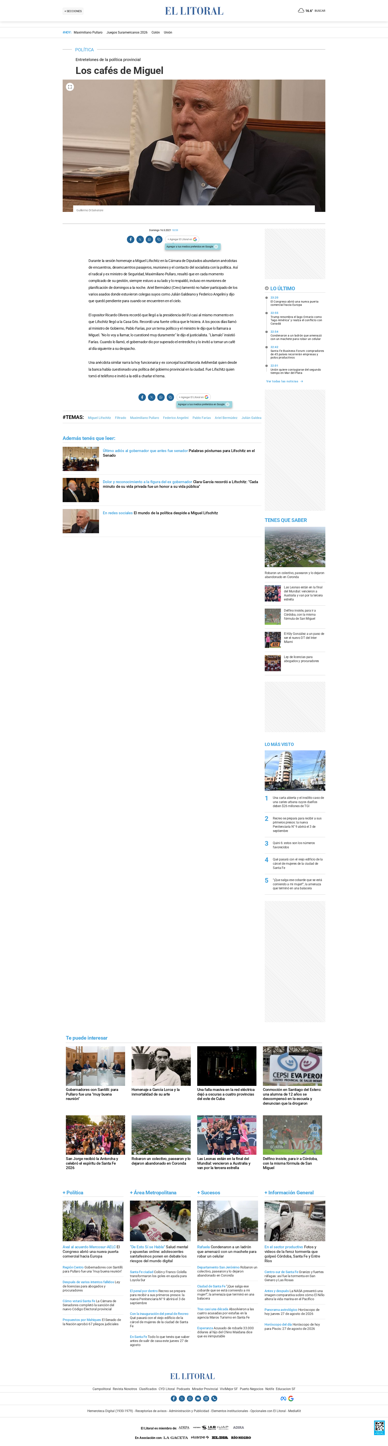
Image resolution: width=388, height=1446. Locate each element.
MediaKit (294, 1411)
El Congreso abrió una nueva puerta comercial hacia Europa (295, 301)
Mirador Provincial (205, 1389)
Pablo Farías (202, 418)
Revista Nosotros (125, 1389)
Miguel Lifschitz (99, 418)
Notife (269, 1389)
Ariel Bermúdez (226, 418)
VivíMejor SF (229, 1389)
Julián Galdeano (253, 418)
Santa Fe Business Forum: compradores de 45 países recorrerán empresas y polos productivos (297, 352)
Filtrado (120, 418)
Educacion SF (285, 1389)
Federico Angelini (176, 418)
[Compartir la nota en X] (140, 239)
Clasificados (148, 1389)
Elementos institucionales (229, 1411)
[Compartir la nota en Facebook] (130, 239)
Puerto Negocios (251, 1389)
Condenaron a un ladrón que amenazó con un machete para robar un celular (296, 335)
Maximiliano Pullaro (144, 418)
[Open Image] (70, 87)
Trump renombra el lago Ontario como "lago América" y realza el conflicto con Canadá (296, 318)
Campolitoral (102, 1389)
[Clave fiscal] (379, 1434)
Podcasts (183, 1389)
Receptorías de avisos (151, 1411)
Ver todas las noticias (282, 381)
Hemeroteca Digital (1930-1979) (110, 1411)
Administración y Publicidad (189, 1411)
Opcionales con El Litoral (268, 1411)
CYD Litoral (167, 1389)
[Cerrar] (216, 247)
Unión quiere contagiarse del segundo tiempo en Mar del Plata (296, 369)
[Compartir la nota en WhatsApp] (149, 239)
